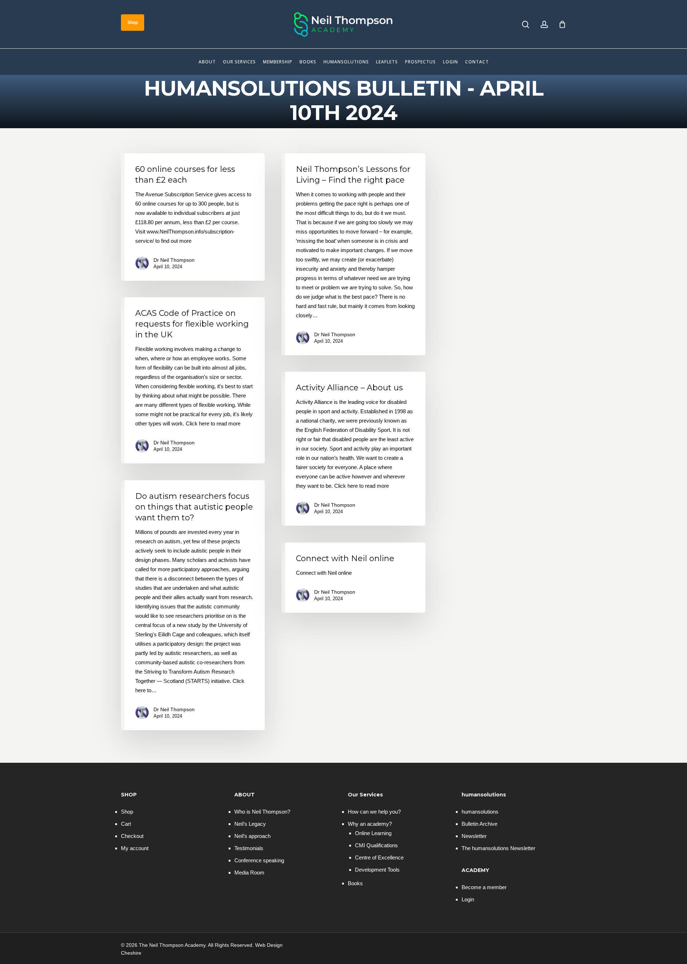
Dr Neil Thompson (174, 260)
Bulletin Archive (479, 824)
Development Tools (377, 870)
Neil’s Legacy (250, 824)
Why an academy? (370, 824)
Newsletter (474, 836)
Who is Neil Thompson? (262, 812)
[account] (544, 24)
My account (134, 848)
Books (355, 883)
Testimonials (248, 848)
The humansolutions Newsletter (498, 848)
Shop (127, 812)
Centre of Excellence (379, 857)
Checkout (132, 836)
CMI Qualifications (376, 845)
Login (468, 899)
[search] (525, 24)
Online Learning (373, 833)
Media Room (249, 872)
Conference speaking (259, 860)
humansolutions (480, 812)
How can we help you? (374, 812)
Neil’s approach (252, 836)
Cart (126, 824)
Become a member (484, 887)
